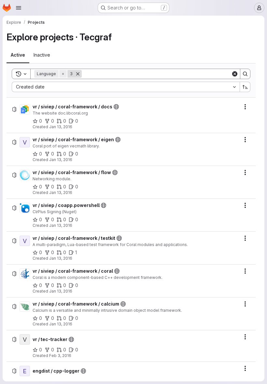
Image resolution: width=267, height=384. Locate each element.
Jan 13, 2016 (60, 126)
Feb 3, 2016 (60, 355)
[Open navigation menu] (18, 8)
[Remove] (78, 74)
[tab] (18, 55)
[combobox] (126, 87)
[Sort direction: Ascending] (245, 87)
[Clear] (235, 74)
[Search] (245, 74)
